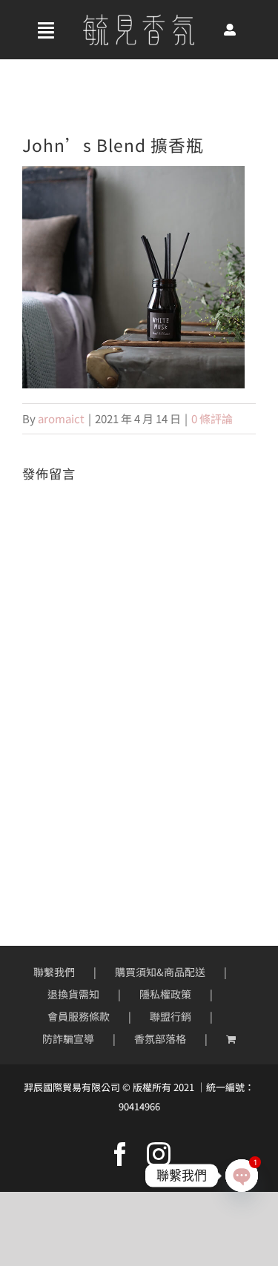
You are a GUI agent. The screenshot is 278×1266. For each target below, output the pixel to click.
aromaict (61, 418)
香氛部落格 (160, 1038)
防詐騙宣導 (68, 1038)
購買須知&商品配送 (160, 971)
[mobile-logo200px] (138, 19)
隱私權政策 (165, 994)
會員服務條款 (78, 1016)
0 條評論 (212, 418)
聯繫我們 (54, 971)
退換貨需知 (73, 994)
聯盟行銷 (170, 1016)
